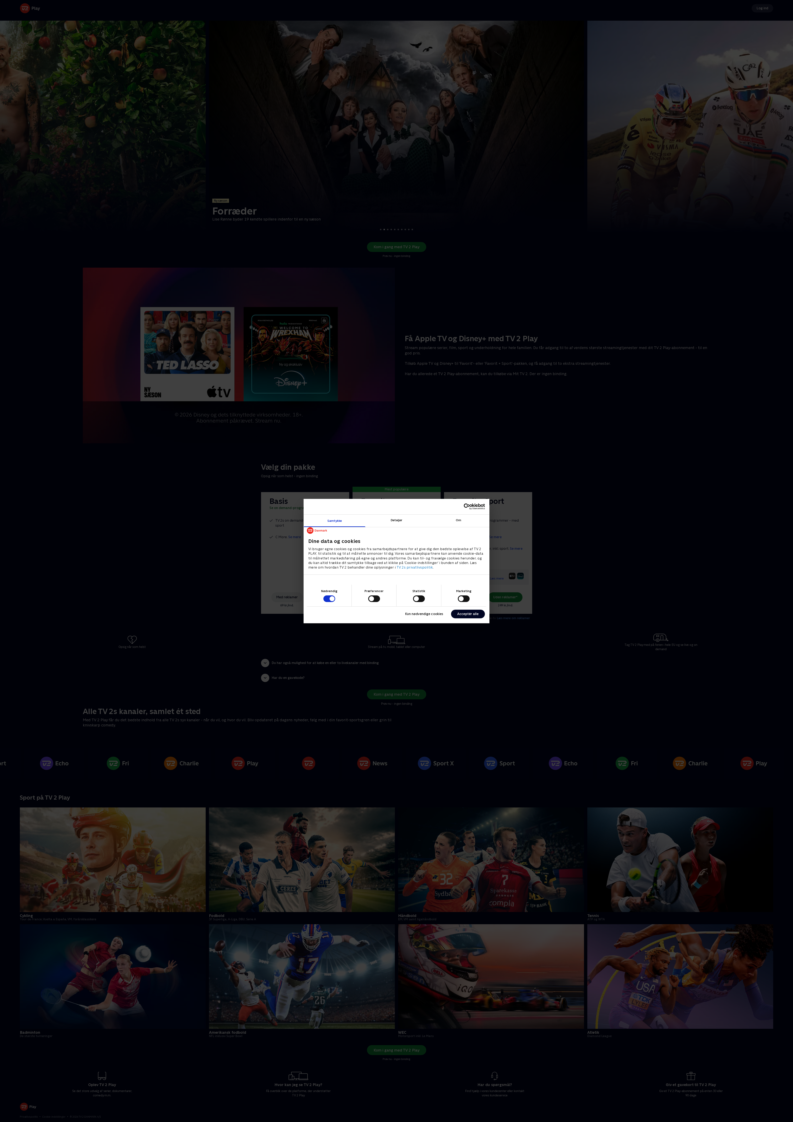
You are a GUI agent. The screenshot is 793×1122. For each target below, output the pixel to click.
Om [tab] (458, 520)
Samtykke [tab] (334, 520)
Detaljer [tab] (396, 520)
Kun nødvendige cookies (424, 614)
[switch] (374, 598)
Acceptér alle (467, 614)
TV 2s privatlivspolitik (414, 567)
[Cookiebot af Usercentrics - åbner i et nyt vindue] (467, 506)
